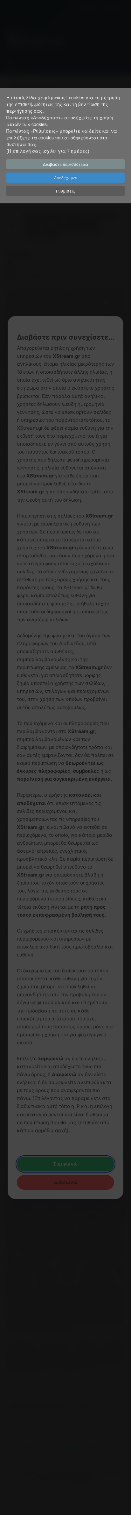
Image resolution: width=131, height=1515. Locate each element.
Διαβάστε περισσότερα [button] (65, 164)
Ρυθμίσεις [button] (65, 191)
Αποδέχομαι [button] (65, 177)
